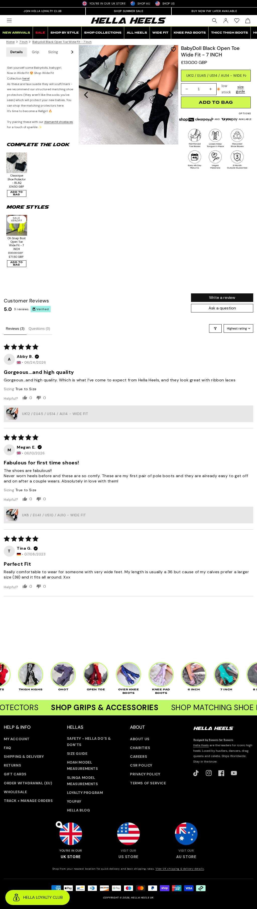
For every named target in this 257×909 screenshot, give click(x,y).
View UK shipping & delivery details (180, 868)
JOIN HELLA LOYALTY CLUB (43, 11)
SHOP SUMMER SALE (128, 11)
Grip (35, 52)
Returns (12, 765)
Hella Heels (201, 745)
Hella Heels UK (142, 897)
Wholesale (15, 792)
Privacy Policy (145, 774)
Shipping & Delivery (24, 756)
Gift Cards (15, 774)
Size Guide (77, 753)
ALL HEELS (137, 33)
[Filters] (215, 328)
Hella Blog (78, 810)
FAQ (7, 748)
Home (10, 42)
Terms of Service (148, 783)
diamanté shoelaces (58, 122)
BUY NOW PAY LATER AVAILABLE (214, 11)
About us (140, 739)
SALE (40, 33)
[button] (9, 20)
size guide (240, 89)
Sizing (53, 52)
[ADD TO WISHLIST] (173, 49)
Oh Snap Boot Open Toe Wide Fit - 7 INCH (17, 243)
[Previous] (86, 94)
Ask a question (222, 308)
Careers (138, 756)
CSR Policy (141, 765)
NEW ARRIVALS (16, 33)
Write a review (222, 297)
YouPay (74, 801)
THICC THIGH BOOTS (229, 33)
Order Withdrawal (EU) (28, 783)
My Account (17, 739)
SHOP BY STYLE (64, 33)
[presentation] (128, 95)
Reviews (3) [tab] (15, 328)
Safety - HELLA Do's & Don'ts (89, 741)
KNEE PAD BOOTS (190, 33)
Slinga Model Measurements (82, 780)
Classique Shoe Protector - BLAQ (17, 179)
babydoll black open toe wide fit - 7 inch (62, 42)
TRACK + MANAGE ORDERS (28, 800)
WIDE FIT (160, 33)
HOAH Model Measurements (82, 765)
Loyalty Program (85, 792)
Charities (140, 748)
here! (26, 78)
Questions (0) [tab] (39, 328)
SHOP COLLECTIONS (102, 33)
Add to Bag (16, 193)
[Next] (170, 94)
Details (16, 52)
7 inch (23, 42)
